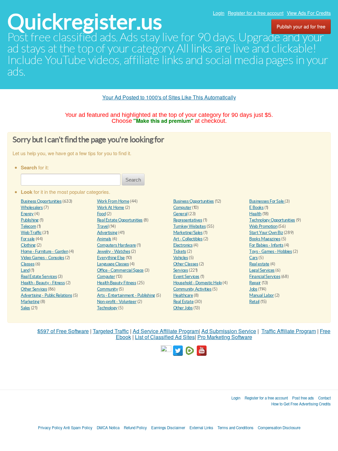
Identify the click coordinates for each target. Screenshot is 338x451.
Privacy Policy (50, 427)
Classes (27, 263)
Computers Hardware (116, 245)
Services (180, 270)
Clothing (28, 245)
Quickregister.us (84, 22)
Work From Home (113, 201)
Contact (324, 397)
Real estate (259, 263)
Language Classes (113, 263)
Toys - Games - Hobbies (270, 251)
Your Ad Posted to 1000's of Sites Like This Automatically (169, 97)
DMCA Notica (108, 427)
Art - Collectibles (188, 238)
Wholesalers (32, 207)
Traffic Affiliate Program (288, 331)
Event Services (186, 276)
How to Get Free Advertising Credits (301, 403)
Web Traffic (31, 232)
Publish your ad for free (301, 26)
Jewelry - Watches (113, 251)
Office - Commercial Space (120, 270)
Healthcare (183, 295)
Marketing (30, 301)
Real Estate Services (39, 276)
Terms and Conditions (236, 427)
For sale (28, 238)
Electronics (183, 245)
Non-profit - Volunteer (116, 301)
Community (107, 289)
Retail (254, 301)
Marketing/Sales (188, 232)
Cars (253, 257)
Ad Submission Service (228, 331)
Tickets (179, 251)
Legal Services (262, 270)
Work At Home (110, 207)
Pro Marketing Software (224, 337)
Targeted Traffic (111, 331)
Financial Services (264, 276)
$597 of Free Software (63, 331)
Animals (104, 238)
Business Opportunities (41, 201)
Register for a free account (256, 13)
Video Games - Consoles (42, 257)
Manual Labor (261, 295)
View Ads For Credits (309, 13)
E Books (256, 207)
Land (25, 270)
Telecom (28, 226)
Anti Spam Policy (77, 427)
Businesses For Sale (267, 201)
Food (101, 213)
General (180, 213)
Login (218, 13)
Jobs (253, 289)
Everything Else (111, 257)
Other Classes (185, 263)
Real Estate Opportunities (120, 220)
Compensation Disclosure (279, 427)
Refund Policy (135, 427)
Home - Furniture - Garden (44, 251)
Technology (107, 307)
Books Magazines (264, 238)
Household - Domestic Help (197, 282)
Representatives (187, 220)
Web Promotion (263, 226)
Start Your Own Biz (266, 232)
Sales (25, 307)
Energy (27, 213)
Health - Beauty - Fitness (43, 282)
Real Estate (183, 301)
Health (255, 213)
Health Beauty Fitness (116, 282)
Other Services (34, 289)
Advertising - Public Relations (46, 295)
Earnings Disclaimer (168, 427)
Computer (182, 207)
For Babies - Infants (266, 245)
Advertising (107, 232)
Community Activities (192, 289)
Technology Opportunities (272, 220)
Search (133, 180)
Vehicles (180, 257)
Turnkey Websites (189, 226)
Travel (103, 226)
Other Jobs (183, 307)
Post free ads (303, 397)
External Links (201, 427)
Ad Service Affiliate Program (166, 331)
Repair (255, 282)
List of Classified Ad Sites (165, 337)
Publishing (30, 220)
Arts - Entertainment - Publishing (126, 295)
